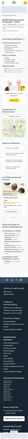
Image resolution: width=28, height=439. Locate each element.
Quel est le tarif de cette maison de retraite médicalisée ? (15, 154)
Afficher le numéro (15, 116)
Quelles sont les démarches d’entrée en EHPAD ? (13, 167)
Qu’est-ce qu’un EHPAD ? (12, 148)
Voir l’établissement (11, 211)
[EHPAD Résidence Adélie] (15, 217)
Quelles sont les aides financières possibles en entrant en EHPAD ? (14, 161)
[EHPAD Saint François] (12, 217)
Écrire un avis (14, 100)
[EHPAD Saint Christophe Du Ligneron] (9, 15)
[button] (14, 126)
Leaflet (22, 136)
